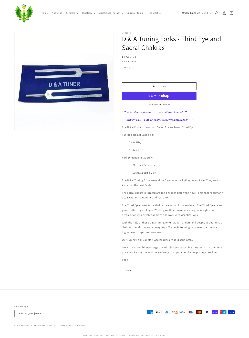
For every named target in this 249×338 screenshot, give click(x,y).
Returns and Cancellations (140, 335)
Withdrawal (160, 335)
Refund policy (81, 325)
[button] (72, 12)
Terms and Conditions (93, 335)
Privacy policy (65, 325)
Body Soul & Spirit (29, 325)
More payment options (159, 104)
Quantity (126, 67)
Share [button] (128, 270)
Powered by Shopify (46, 325)
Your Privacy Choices (115, 335)
